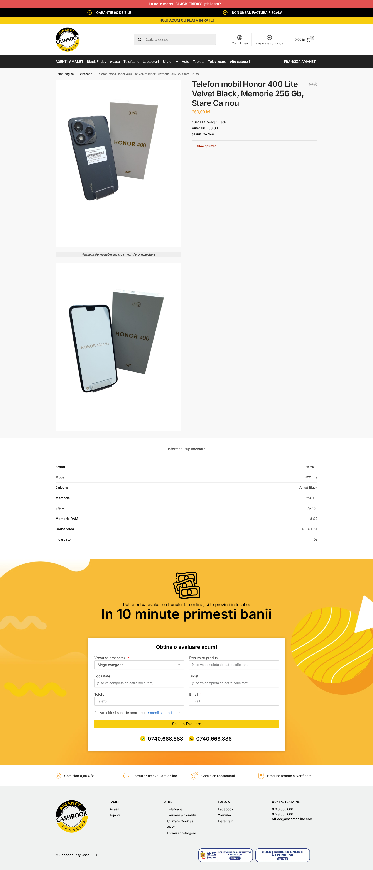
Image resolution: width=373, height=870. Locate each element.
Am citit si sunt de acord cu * (140, 713)
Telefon (100, 694)
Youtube (224, 815)
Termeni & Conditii (181, 815)
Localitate (102, 676)
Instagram (225, 821)
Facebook (225, 809)
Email (194, 694)
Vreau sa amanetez (110, 658)
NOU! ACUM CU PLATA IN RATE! (186, 20)
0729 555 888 (282, 814)
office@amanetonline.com (292, 819)
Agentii (115, 815)
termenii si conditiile (162, 713)
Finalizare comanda (269, 43)
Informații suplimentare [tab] (186, 449)
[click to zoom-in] (118, 163)
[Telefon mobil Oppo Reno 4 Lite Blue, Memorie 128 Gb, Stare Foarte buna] (311, 84)
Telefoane (85, 74)
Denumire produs (203, 658)
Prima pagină (65, 74)
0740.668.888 (165, 739)
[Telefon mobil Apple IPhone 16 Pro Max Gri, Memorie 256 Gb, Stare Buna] (315, 84)
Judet (193, 676)
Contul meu (240, 43)
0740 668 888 (282, 809)
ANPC (171, 827)
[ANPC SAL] (225, 855)
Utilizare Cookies (180, 821)
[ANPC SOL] (282, 855)
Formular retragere (181, 833)
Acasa (114, 809)
